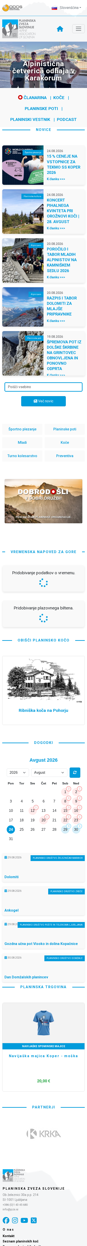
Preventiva (64, 456)
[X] (34, 1220)
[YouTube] (24, 1220)
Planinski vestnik (30, 119)
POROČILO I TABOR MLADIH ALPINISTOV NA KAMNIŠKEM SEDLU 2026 (62, 260)
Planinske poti (41, 108)
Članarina (35, 97)
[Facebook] (6, 1220)
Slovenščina (69, 8)
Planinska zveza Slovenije (34, 1188)
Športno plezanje (22, 429)
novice (43, 130)
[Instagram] (15, 1220)
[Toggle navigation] (78, 28)
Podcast (67, 119)
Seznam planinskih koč (21, 1241)
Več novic (45, 401)
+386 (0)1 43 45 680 (15, 1204)
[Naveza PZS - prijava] (14, 8)
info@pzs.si (10, 1209)
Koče (58, 97)
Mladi (22, 442)
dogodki (43, 743)
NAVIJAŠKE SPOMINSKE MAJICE (43, 1046)
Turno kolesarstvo (22, 456)
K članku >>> (56, 179)
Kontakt (8, 1236)
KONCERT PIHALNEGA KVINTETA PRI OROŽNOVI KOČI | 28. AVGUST (63, 211)
